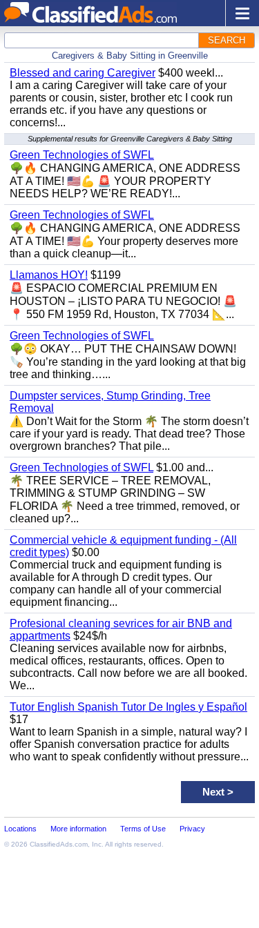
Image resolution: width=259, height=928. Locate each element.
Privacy (192, 829)
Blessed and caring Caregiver (82, 73)
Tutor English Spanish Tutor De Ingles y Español (128, 707)
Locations (20, 829)
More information (78, 829)
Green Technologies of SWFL (82, 155)
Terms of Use (143, 829)
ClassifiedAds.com (59, 844)
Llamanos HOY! (49, 275)
